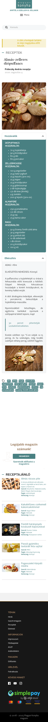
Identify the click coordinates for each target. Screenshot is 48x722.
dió (8, 381)
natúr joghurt (21, 384)
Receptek (12, 625)
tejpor (40, 384)
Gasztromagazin (14, 621)
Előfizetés (12, 661)
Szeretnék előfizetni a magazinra (24, 463)
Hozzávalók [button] (11, 136)
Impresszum (13, 639)
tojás (21, 381)
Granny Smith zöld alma (27, 390)
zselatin (12, 387)
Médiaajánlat (13, 643)
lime (4, 387)
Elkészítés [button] (10, 258)
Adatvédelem (13, 651)
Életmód (11, 629)
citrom (35, 387)
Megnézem (24, 456)
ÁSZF (10, 647)
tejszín (32, 384)
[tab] (24, 136)
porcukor (30, 381)
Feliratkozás (13, 672)
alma (15, 381)
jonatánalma (8, 390)
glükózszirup (24, 387)
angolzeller (7, 384)
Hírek (10, 617)
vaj (41, 387)
